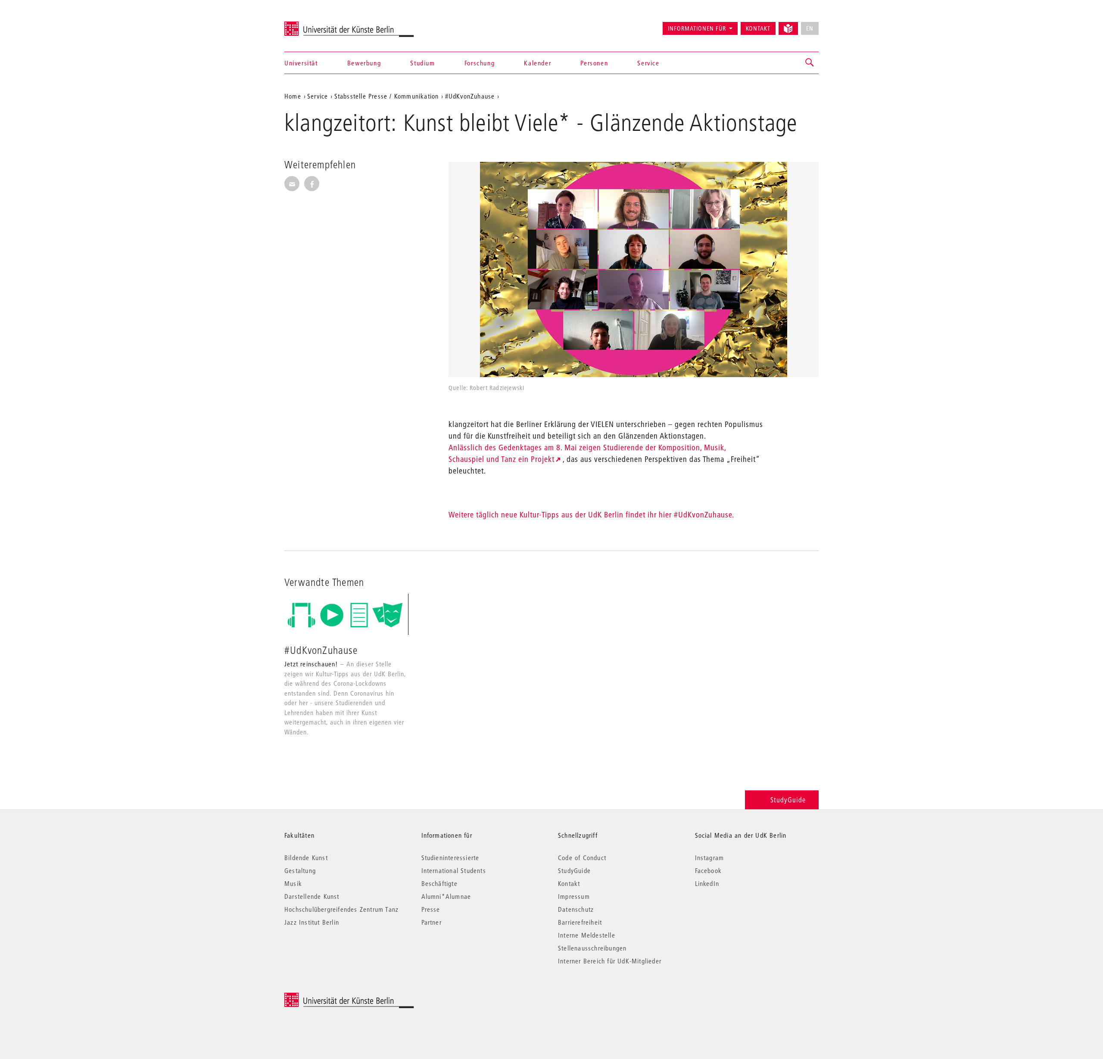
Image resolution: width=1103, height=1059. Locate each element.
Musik (293, 883)
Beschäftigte (439, 883)
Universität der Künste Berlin (318, 25)
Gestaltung (300, 870)
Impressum (574, 896)
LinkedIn (707, 883)
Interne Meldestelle (586, 935)
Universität (301, 63)
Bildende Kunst (306, 857)
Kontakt (758, 28)
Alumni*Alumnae (446, 896)
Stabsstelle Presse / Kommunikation (386, 96)
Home (292, 96)
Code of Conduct (582, 857)
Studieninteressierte (450, 857)
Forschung (479, 63)
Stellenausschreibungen (592, 948)
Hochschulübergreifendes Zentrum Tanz (341, 909)
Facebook (708, 870)
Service (648, 63)
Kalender (537, 63)
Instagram (709, 857)
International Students (453, 870)
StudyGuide (788, 799)
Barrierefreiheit (580, 922)
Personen (594, 63)
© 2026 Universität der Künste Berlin (329, 997)
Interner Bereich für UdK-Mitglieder (609, 961)
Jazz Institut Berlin (311, 922)
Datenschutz (576, 909)
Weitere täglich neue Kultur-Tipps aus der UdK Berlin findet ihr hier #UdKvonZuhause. (591, 515)
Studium (422, 63)
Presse (430, 909)
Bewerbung (364, 63)
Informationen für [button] (697, 28)
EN (809, 28)
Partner (431, 922)
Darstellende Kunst (312, 896)
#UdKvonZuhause (470, 96)
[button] (810, 63)
